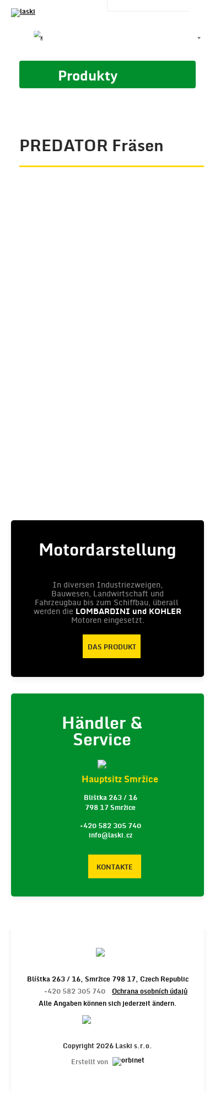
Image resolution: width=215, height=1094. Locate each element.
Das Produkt (112, 647)
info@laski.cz (110, 835)
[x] (38, 38)
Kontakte (114, 867)
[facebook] (20, 38)
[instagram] (95, 38)
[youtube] (57, 38)
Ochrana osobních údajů (149, 991)
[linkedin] (76, 38)
